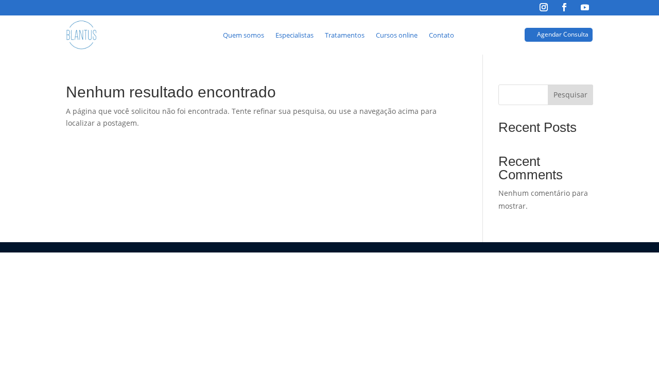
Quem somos (243, 35)
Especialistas (294, 35)
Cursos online (397, 35)
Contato (441, 35)
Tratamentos (345, 35)
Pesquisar (570, 94)
